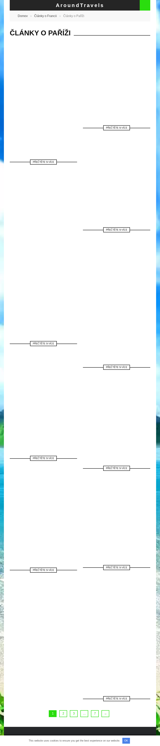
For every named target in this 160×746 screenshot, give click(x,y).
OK (126, 740)
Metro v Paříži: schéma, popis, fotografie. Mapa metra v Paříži (116, 659)
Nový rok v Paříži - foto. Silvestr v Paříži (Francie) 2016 (116, 428)
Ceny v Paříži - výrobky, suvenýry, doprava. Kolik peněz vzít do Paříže (43, 122)
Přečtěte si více (43, 162)
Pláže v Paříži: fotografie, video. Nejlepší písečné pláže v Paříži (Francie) (43, 304)
